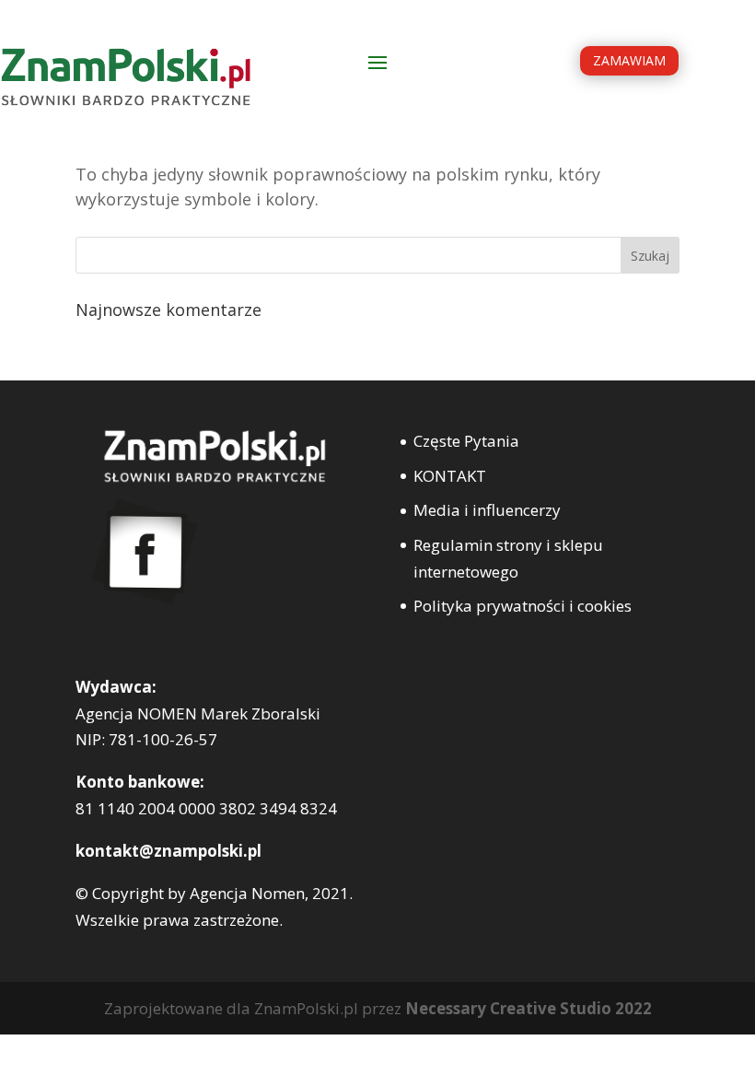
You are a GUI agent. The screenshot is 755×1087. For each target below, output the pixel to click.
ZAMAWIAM (629, 60)
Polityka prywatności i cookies (522, 605)
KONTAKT (449, 475)
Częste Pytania (466, 440)
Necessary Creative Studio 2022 (528, 1008)
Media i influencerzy (487, 509)
